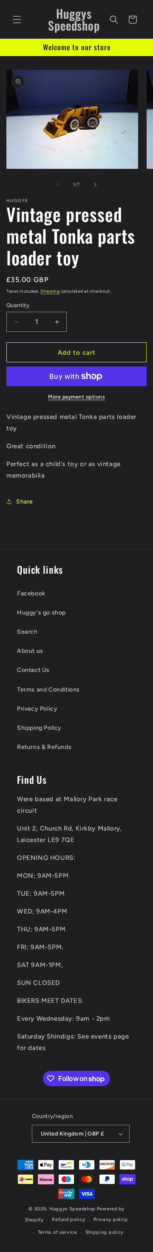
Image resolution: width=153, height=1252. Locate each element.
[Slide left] (57, 184)
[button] (17, 19)
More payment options (76, 397)
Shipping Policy (39, 727)
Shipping (50, 291)
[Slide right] (95, 184)
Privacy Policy (37, 708)
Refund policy (68, 1219)
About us (30, 650)
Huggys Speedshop (72, 1209)
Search (27, 631)
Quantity (17, 305)
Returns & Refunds (44, 747)
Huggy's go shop (41, 612)
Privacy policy (111, 1219)
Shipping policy (104, 1232)
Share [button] (24, 501)
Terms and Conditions (48, 689)
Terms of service (57, 1232)
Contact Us (33, 670)
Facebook (31, 593)
